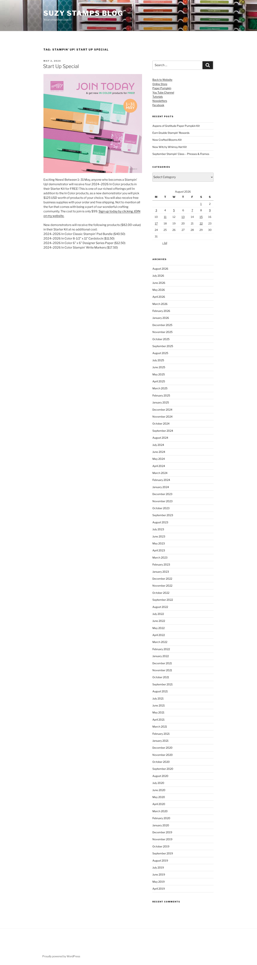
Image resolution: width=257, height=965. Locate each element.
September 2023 (162, 515)
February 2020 (161, 818)
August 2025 (160, 353)
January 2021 (160, 740)
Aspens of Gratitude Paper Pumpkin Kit (176, 125)
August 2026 (160, 268)
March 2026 (159, 303)
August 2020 (160, 776)
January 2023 (160, 571)
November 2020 (162, 754)
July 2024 (158, 444)
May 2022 (158, 628)
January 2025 (160, 402)
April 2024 (158, 466)
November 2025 (162, 332)
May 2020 (158, 797)
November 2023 (162, 501)
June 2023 (158, 536)
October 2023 (161, 508)
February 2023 (161, 564)
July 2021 (158, 698)
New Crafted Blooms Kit (167, 139)
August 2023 (160, 522)
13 (183, 216)
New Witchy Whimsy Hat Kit (169, 146)
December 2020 (162, 747)
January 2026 (160, 317)
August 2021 (160, 691)
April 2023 (158, 550)
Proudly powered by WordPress (61, 956)
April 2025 (158, 381)
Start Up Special (61, 66)
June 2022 (158, 620)
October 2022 (160, 592)
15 (201, 216)
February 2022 (161, 649)
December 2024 (162, 409)
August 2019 (160, 860)
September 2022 (162, 599)
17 (156, 223)
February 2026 (161, 310)
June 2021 (158, 705)
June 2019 (158, 874)
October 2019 (160, 846)
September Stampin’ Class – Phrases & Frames (180, 153)
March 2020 (160, 811)
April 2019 (158, 888)
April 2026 (158, 296)
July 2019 (158, 867)
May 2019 (158, 881)
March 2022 (159, 642)
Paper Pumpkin (161, 88)
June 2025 (158, 367)
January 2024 (160, 487)
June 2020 (158, 790)
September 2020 (162, 768)
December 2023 (162, 494)
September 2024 (162, 430)
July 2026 (158, 275)
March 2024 (159, 472)
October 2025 (161, 339)
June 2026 (158, 282)
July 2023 (158, 529)
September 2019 (162, 853)
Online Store (159, 84)
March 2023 (159, 557)
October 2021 (160, 677)
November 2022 (162, 585)
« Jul (164, 242)
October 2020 (161, 761)
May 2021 (158, 712)
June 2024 (158, 451)
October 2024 (161, 423)
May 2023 (158, 543)
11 (165, 216)
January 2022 (160, 656)
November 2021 (162, 670)
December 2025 (162, 325)
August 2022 (160, 606)
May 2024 (158, 458)
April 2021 (158, 719)
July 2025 (158, 360)
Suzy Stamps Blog (83, 13)
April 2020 (158, 804)
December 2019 (162, 832)
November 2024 (162, 416)
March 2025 (159, 388)
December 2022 (162, 578)
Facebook (158, 105)
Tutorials (157, 96)
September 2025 (162, 346)
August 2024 (160, 437)
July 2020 (158, 782)
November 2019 (162, 839)
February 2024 (161, 479)
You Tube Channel (163, 92)
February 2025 (161, 395)
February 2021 (161, 733)
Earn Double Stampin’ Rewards (170, 132)
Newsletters (159, 100)
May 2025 (158, 374)
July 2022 (158, 613)
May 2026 (158, 289)
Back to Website (162, 79)
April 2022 (158, 635)
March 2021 (159, 726)
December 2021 (162, 663)
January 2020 (160, 825)
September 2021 (162, 684)
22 (201, 223)
